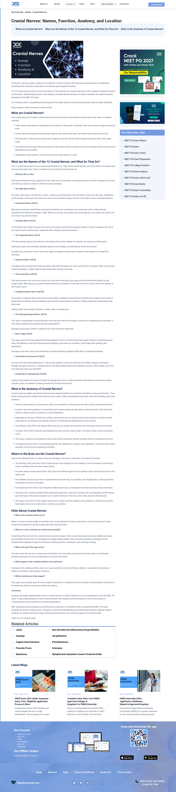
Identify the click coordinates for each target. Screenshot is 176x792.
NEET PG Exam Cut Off (135, 196)
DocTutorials (17, 12)
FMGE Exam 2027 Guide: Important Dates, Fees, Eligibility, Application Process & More (31, 701)
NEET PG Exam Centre (135, 153)
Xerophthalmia (59, 636)
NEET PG (21, 737)
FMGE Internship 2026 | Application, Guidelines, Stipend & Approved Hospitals (134, 701)
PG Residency (23, 742)
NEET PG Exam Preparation (137, 159)
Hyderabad (18, 756)
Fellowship (22, 747)
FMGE (20, 739)
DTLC (92, 4)
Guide (28, 12)
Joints (19, 630)
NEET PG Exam (132, 146)
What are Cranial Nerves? (29, 29)
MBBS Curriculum (24, 734)
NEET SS (21, 744)
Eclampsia (57, 648)
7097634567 (159, 781)
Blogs (39, 772)
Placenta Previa (23, 648)
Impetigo (20, 636)
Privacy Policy (124, 772)
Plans (81, 4)
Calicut (25, 756)
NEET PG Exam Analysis (136, 171)
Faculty (57, 4)
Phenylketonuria (60, 642)
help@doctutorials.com (28, 783)
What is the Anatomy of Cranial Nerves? (142, 29)
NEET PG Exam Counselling (137, 190)
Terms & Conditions (84, 772)
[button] (74, 783)
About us (44, 4)
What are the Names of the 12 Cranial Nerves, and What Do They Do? (82, 29)
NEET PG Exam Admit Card (137, 177)
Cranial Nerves (40, 12)
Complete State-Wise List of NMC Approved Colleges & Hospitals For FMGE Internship (83, 701)
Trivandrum (34, 756)
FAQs (65, 772)
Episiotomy (21, 654)
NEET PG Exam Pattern (135, 140)
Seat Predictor (107, 4)
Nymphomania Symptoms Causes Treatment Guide (77, 654)
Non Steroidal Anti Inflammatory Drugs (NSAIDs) (75, 630)
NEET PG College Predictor (137, 165)
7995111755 (146, 781)
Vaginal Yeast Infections (27, 642)
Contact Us (124, 4)
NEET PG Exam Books (135, 184)
